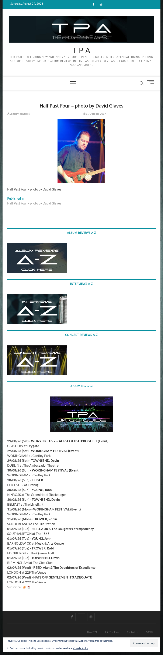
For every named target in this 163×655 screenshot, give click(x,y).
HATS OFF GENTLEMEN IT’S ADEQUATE (62, 577)
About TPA (92, 632)
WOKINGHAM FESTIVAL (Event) (55, 451)
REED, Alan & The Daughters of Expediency (63, 529)
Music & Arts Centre (49, 543)
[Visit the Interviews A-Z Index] (37, 297)
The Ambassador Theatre (41, 465)
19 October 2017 (96, 113)
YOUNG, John (42, 490)
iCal (28, 587)
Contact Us (132, 632)
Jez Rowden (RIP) (20, 113)
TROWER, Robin (45, 519)
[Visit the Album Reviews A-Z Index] (37, 246)
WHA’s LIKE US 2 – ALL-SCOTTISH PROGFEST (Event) (69, 441)
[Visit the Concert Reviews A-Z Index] (37, 348)
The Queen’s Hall (42, 553)
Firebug (33, 485)
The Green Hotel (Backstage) (45, 494)
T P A (81, 50)
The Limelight (34, 504)
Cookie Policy (80, 648)
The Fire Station (44, 524)
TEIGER (37, 480)
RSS (24, 587)
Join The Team (112, 632)
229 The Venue (35, 572)
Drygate (33, 446)
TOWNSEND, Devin (45, 460)
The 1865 (42, 533)
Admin (149, 631)
